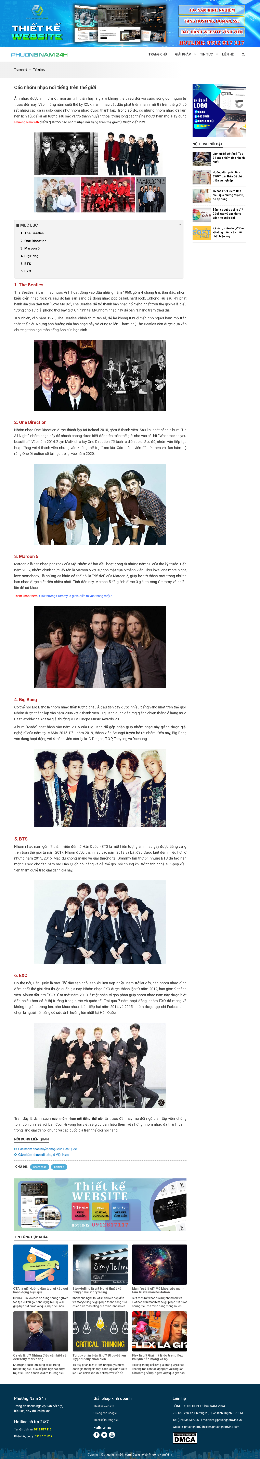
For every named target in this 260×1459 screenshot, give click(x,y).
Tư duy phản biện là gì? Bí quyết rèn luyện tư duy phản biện (99, 1357)
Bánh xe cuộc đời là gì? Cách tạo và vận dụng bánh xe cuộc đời (228, 213)
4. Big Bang (29, 256)
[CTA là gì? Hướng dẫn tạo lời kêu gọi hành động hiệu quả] (40, 1264)
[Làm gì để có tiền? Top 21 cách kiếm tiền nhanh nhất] (202, 159)
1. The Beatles (32, 233)
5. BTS (26, 264)
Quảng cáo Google (105, 1413)
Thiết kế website (103, 1406)
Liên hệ (228, 54)
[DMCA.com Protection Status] (185, 1438)
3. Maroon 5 (30, 248)
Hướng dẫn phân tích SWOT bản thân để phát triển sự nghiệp (228, 176)
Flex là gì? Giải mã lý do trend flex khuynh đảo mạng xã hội (157, 1357)
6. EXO (26, 271)
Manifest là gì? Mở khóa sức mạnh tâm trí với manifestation (158, 1290)
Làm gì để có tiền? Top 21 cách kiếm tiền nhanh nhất (229, 157)
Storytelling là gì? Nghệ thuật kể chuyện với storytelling (97, 1290)
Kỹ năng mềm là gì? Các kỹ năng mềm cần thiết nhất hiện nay (229, 232)
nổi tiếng (59, 1166)
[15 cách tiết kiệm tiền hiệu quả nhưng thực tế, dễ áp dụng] (202, 196)
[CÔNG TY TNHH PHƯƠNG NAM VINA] (40, 54)
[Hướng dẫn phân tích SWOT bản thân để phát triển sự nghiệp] (202, 177)
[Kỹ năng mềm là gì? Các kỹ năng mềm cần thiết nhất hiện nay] (202, 233)
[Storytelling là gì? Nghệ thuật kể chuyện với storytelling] (100, 1264)
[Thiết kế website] (130, 23)
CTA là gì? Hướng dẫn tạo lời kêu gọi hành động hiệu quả (40, 1290)
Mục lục (28, 225)
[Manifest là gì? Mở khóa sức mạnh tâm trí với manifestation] (159, 1264)
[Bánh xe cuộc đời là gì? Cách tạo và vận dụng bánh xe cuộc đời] (202, 215)
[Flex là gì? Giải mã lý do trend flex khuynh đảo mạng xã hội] (159, 1331)
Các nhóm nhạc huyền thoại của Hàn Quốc (47, 1149)
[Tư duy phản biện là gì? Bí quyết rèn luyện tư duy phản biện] (100, 1331)
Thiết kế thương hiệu (106, 1420)
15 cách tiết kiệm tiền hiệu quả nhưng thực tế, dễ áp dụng (228, 195)
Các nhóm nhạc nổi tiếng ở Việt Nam (43, 1155)
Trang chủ (157, 54)
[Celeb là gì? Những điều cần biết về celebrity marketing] (40, 1331)
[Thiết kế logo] (219, 110)
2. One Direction (34, 241)
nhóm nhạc (39, 1166)
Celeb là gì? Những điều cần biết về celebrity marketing (39, 1357)
